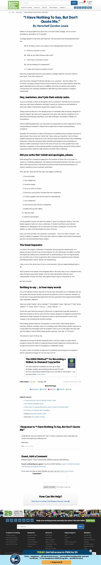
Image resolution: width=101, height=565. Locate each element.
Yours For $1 (57, 562)
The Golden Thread (38, 417)
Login (85, 548)
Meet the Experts (50, 540)
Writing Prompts (32, 544)
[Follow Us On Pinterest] (80, 7)
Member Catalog (88, 546)
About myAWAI (88, 537)
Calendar (86, 542)
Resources (37, 7)
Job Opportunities (89, 544)
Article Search (31, 537)
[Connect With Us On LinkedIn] (83, 7)
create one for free (66, 471)
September (19, 12)
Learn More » (41, 374)
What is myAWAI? (69, 544)
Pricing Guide (31, 540)
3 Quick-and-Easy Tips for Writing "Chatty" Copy (40, 400)
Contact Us (68, 537)
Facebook (35, 389)
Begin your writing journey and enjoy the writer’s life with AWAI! (65, 521)
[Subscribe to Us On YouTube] (88, 7)
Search (74, 3)
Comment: (37, 474)
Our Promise (48, 537)
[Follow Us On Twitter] (78, 7)
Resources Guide (32, 535)
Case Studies (48, 546)
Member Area (87, 535)
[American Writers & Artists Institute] (13, 5)
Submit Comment (49, 487)
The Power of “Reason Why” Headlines (37, 410)
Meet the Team (49, 542)
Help (66, 535)
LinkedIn (61, 389)
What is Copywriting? (70, 542)
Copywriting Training (11, 537)
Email (69, 389)
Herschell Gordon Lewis (38, 414)
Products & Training (26, 7)
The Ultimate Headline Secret (34, 404)
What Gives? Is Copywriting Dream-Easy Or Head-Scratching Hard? (46, 407)
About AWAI (48, 535)
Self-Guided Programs (12, 540)
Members (62, 7)
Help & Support (53, 7)
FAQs (66, 540)
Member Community (89, 540)
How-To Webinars (33, 542)
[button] (82, 3)
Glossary (30, 546)
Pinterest (53, 389)
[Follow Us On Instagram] (85, 7)
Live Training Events (11, 542)
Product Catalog (10, 535)
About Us (44, 7)
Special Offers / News (12, 544)
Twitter (44, 389)
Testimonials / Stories (51, 544)
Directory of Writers (50, 548)
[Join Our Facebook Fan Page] (75, 7)
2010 (13, 12)
